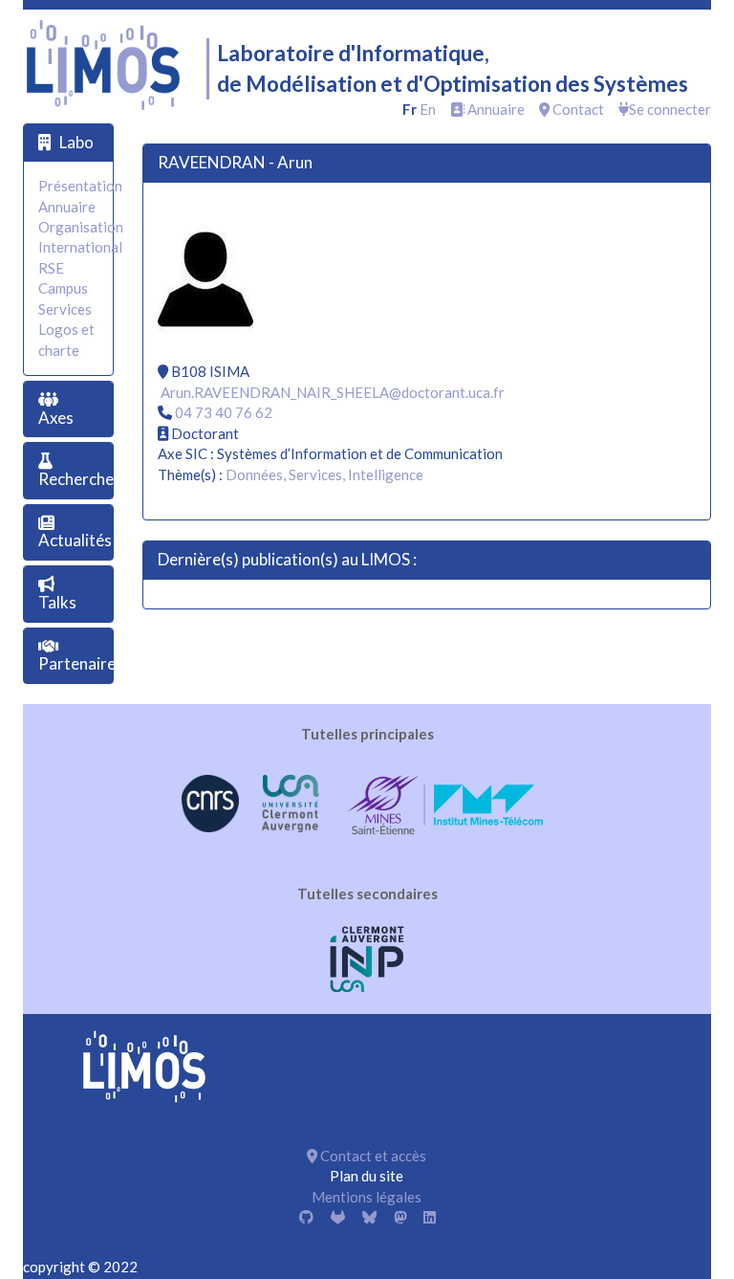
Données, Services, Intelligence (324, 474)
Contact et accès (371, 1155)
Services (65, 309)
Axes (56, 418)
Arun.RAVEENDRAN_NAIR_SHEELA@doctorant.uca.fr (333, 392)
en (428, 109)
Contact (577, 109)
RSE (51, 267)
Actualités (75, 540)
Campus (63, 288)
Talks (57, 602)
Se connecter (670, 109)
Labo (76, 142)
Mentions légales (366, 1196)
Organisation (80, 226)
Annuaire (494, 109)
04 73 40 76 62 (223, 412)
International (80, 246)
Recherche (76, 479)
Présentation (80, 185)
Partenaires (80, 663)
